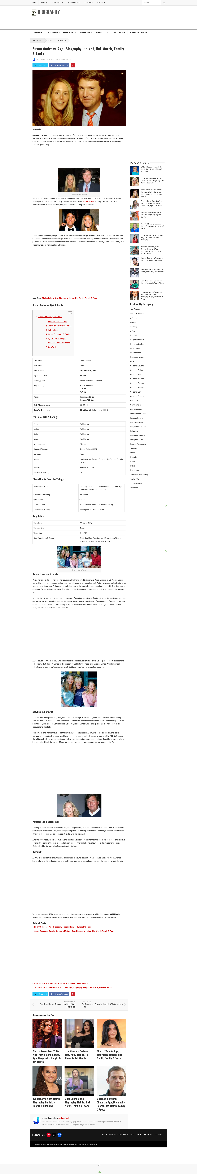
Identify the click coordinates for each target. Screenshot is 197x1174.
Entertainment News (138, 414)
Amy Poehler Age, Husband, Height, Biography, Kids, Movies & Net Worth (152, 226)
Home (34, 3)
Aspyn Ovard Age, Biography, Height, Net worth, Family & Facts (61, 983)
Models (133, 453)
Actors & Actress (137, 313)
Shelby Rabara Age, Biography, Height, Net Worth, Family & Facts (69, 298)
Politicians (134, 470)
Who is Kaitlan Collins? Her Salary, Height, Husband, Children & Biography (153, 237)
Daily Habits (53, 330)
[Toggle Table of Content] (68, 313)
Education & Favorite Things (59, 326)
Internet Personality (138, 444)
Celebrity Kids (136, 374)
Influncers (69, 32)
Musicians (134, 457)
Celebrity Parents (137, 383)
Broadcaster (135, 348)
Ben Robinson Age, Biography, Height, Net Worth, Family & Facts (102, 1005)
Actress (133, 318)
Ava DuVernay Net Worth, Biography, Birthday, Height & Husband (46, 1102)
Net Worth (52, 347)
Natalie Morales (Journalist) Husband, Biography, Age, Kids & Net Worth (152, 215)
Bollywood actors (137, 340)
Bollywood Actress (137, 344)
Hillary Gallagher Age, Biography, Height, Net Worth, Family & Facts (63, 927)
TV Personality (136, 483)
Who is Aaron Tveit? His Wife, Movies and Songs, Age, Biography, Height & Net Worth (46, 1056)
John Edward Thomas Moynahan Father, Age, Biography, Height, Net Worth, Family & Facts (73, 987)
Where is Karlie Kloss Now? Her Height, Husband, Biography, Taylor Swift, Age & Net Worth (152, 203)
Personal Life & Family (57, 321)
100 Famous (38, 32)
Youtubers (134, 488)
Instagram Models (137, 435)
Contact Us (101, 3)
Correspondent (136, 409)
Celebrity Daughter (137, 366)
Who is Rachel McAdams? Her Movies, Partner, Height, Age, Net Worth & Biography (152, 180)
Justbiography (42, 60)
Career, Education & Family (59, 334)
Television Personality (139, 474)
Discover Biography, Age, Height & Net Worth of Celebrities (57, 1144)
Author (132, 331)
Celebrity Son (135, 392)
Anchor (133, 322)
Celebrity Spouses (137, 396)
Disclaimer (89, 3)
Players (133, 466)
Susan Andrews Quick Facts (50, 317)
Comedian (134, 400)
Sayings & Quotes (138, 32)
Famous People (136, 418)
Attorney (133, 327)
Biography (85, 32)
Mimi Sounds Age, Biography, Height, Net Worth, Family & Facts (77, 1102)
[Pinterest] (73, 65)
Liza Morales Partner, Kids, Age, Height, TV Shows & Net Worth (76, 1054)
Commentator (135, 405)
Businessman (135, 353)
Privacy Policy (57, 3)
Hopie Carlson (88, 201)
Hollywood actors (137, 422)
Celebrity (53, 32)
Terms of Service (73, 3)
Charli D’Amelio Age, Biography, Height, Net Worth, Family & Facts (109, 1054)
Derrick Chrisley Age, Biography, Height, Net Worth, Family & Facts (58, 1005)
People (133, 461)
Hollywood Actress (138, 427)
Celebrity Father (136, 370)
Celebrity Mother (137, 379)
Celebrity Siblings (137, 388)
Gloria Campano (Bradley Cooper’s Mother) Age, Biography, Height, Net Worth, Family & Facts (74, 931)
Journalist (101, 32)
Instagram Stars (136, 440)
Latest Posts (118, 32)
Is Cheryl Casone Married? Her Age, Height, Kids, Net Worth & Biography (151, 169)
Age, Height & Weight (57, 338)
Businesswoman (137, 357)
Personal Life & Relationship (59, 343)
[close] (99, 1165)
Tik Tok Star (135, 479)
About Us (44, 3)
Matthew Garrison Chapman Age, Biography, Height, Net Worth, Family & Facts (111, 1104)
